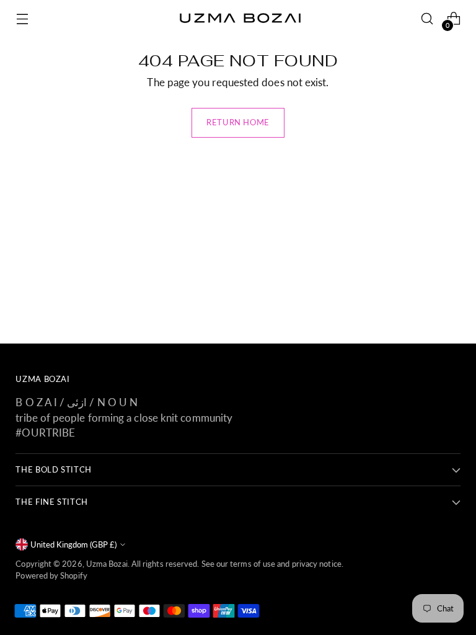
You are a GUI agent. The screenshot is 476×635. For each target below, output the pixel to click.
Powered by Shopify (51, 575)
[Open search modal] (427, 19)
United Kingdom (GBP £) (73, 544)
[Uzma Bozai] (238, 18)
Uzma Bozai (107, 564)
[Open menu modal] (22, 19)
